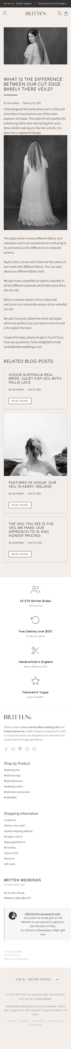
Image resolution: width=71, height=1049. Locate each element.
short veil (47, 318)
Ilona (16, 262)
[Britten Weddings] (35, 13)
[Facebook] (6, 749)
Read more (20, 401)
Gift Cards (9, 864)
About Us (9, 858)
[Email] (34, 749)
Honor (25, 262)
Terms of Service (56, 1021)
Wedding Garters (13, 786)
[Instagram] (27, 749)
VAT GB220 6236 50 (12, 955)
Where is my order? (15, 825)
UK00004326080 (42, 998)
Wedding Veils (12, 770)
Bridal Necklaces (13, 781)
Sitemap (11, 1021)
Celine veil (50, 300)
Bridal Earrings (12, 775)
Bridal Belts (10, 797)
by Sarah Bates (11, 103)
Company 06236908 (13, 951)
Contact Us (10, 820)
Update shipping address (18, 831)
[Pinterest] (20, 749)
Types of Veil (11, 853)
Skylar (7, 262)
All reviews (10, 847)
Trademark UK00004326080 (16, 958)
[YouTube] (13, 749)
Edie (6, 300)
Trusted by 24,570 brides (35, 3)
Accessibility (24, 1021)
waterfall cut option (36, 281)
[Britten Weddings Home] (18, 717)
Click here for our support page (42, 913)
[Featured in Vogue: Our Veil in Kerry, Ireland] (35, 444)
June (12, 304)
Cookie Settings (35, 1024)
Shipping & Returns (14, 842)
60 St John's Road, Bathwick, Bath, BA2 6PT (17, 895)
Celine (40, 262)
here (41, 271)
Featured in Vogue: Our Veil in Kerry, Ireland (32, 484)
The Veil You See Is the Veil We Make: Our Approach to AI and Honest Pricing (31, 529)
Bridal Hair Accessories (17, 792)
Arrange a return (13, 836)
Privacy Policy (39, 1021)
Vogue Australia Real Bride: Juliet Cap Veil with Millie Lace (35, 379)
